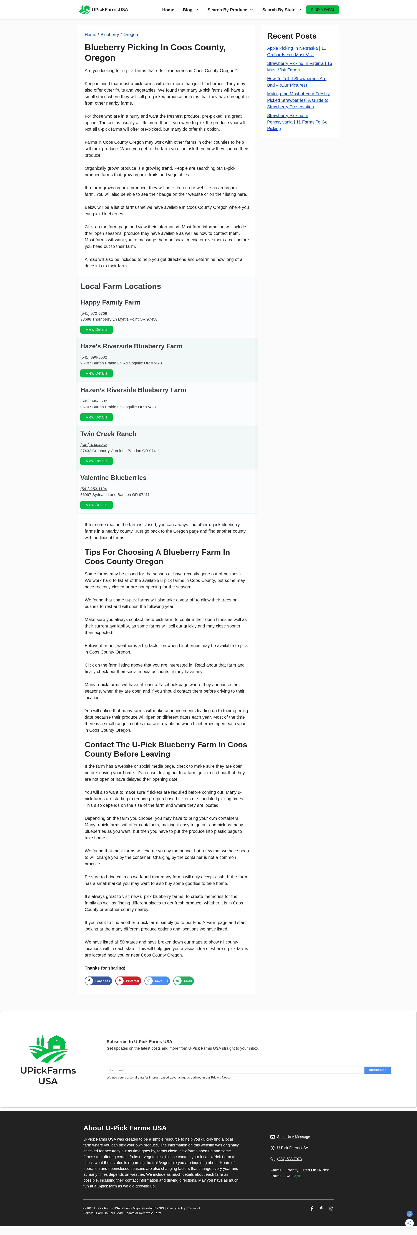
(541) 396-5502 (93, 357)
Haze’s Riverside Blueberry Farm (131, 346)
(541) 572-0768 (93, 313)
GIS (161, 1208)
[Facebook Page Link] (312, 1208)
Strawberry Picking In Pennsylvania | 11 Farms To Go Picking (297, 122)
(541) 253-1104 (93, 489)
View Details (96, 329)
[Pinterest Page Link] (321, 1208)
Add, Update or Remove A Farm (139, 1213)
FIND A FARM (322, 10)
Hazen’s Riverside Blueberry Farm (133, 390)
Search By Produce (227, 9)
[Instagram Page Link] (331, 1208)
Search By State (278, 9)
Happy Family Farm (110, 302)
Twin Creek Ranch (108, 433)
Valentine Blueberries (113, 477)
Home (168, 9)
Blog (187, 9)
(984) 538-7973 (289, 1159)
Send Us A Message (293, 1137)
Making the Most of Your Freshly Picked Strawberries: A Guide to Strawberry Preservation (298, 100)
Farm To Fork (105, 1213)
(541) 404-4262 (93, 445)
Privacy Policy (176, 1208)
